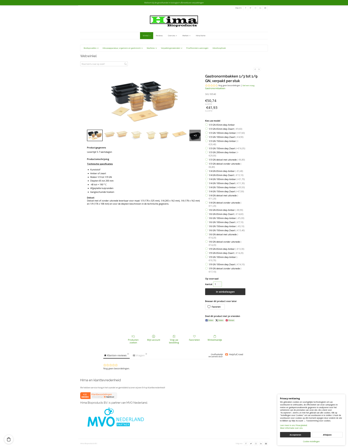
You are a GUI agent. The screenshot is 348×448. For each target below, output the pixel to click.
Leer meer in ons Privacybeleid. (293, 425)
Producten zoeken (133, 341)
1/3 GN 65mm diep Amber (222, 124)
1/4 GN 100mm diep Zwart (227, 183)
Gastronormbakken (215, 88)
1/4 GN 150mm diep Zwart (226, 191)
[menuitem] (255, 69)
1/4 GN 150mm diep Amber (227, 187)
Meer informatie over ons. (291, 428)
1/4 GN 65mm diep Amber (226, 171)
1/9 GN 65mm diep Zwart (226, 253)
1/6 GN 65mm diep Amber (226, 210)
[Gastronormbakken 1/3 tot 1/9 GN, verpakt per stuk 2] (122, 135)
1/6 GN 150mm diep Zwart (227, 230)
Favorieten (194, 339)
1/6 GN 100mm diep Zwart (226, 222)
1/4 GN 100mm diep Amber (227, 179)
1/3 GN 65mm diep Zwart (225, 128)
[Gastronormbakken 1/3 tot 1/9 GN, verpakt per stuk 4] (151, 135)
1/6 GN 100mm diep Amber (226, 218)
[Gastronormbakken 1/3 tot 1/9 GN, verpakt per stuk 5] (164, 135)
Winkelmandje (215, 339)
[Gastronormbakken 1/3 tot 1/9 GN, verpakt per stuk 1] (109, 135)
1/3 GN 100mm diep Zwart (226, 136)
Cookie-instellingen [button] (311, 441)
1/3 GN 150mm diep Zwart (227, 148)
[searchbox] (104, 63)
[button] (215, 306)
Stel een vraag (248, 85)
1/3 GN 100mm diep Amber (227, 132)
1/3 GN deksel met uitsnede (227, 159)
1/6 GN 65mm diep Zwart (226, 214)
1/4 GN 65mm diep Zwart (226, 175)
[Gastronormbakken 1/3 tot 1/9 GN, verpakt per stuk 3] (136, 135)
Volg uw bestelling (174, 341)
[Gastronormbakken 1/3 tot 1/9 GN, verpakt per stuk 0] (95, 135)
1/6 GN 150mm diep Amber (226, 226)
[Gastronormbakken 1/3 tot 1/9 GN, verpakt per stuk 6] (179, 135)
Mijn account (153, 339)
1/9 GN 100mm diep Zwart (227, 264)
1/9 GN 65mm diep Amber (226, 248)
